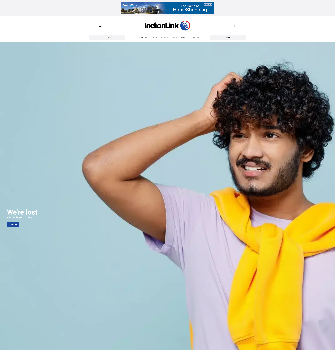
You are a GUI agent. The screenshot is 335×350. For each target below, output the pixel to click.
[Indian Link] (167, 26)
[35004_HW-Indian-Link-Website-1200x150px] (167, 8)
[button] (235, 26)
